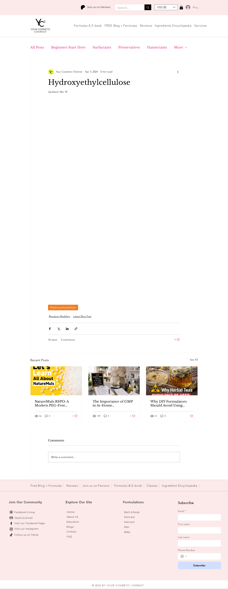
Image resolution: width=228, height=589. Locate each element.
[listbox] (166, 7)
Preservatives (129, 47)
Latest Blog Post (82, 316)
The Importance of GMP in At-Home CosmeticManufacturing (113, 403)
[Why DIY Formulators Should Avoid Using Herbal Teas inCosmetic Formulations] (172, 380)
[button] (166, 7)
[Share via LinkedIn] (67, 328)
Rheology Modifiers (59, 316)
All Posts (37, 47)
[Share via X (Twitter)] (58, 328)
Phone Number (186, 550)
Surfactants (102, 47)
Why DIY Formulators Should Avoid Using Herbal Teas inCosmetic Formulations (169, 403)
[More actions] (178, 72)
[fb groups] (11, 512)
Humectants (157, 47)
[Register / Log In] (187, 7)
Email (182, 511)
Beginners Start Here (68, 47)
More (178, 47)
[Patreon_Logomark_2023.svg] (83, 7)
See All (194, 359)
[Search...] (147, 7)
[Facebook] (11, 523)
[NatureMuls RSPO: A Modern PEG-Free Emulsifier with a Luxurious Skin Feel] (56, 380)
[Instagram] (11, 529)
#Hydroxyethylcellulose (63, 307)
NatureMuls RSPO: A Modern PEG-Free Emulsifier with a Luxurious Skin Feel (52, 403)
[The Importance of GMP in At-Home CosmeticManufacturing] (114, 380)
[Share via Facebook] (49, 328)
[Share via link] (76, 328)
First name (184, 524)
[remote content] (114, 199)
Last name (183, 537)
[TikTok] (11, 535)
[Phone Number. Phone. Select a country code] (183, 556)
